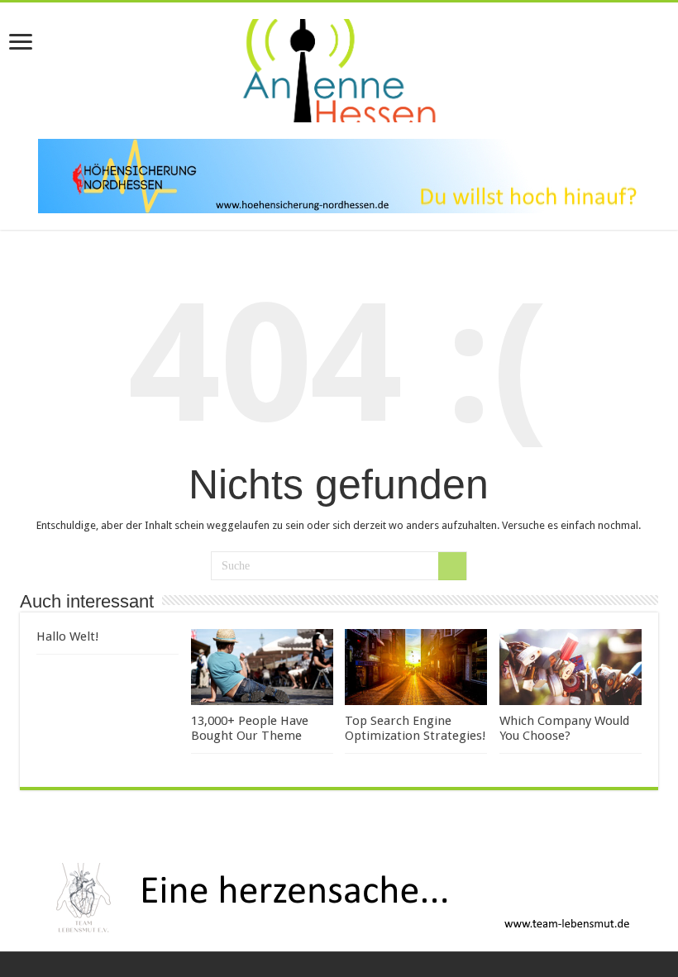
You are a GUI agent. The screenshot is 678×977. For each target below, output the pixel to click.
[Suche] (452, 566)
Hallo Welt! (67, 636)
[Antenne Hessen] (339, 68)
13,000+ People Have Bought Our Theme (249, 728)
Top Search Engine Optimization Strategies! (415, 728)
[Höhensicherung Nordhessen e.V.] (339, 175)
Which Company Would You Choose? (564, 728)
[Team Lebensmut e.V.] (339, 896)
